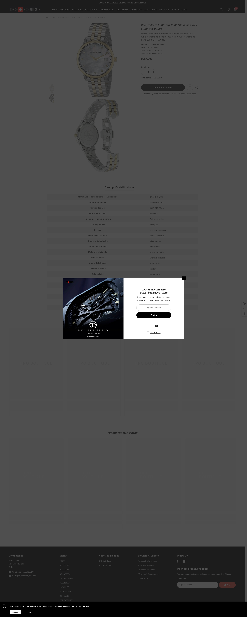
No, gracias (155, 332)
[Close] (244, 604)
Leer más (85, 606)
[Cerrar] (184, 278)
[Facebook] (151, 326)
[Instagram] (156, 326)
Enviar (154, 315)
